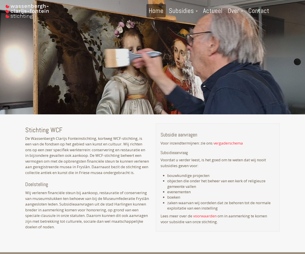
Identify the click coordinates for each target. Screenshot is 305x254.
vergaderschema (228, 143)
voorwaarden (205, 215)
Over (234, 10)
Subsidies (182, 10)
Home (156, 10)
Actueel (212, 10)
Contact (258, 10)
